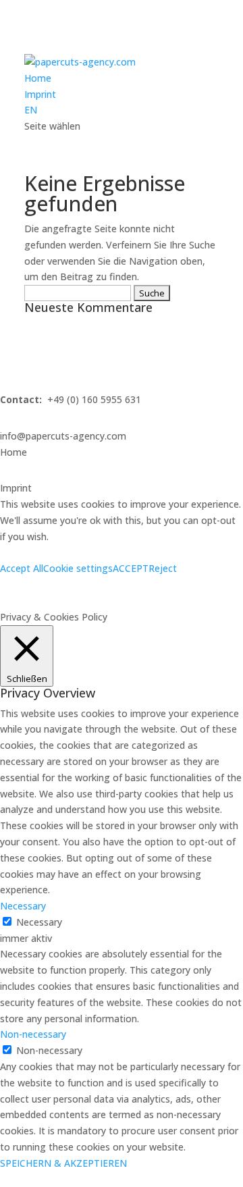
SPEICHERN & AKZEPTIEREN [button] (63, 1163)
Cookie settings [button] (78, 568)
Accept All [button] (21, 568)
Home (37, 78)
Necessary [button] (23, 905)
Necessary (39, 922)
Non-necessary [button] (33, 1034)
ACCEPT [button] (130, 568)
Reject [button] (162, 568)
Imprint (40, 94)
